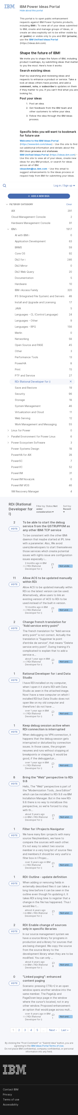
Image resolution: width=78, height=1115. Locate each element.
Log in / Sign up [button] (63, 185)
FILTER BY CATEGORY (21, 204)
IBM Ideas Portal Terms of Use (47, 1045)
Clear (69, 204)
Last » (65, 1030)
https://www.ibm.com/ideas (36, 144)
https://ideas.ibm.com (62, 154)
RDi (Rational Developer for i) (33, 567)
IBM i (29, 817)
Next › (53, 1030)
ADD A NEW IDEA (40, 196)
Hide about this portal (31, 10)
